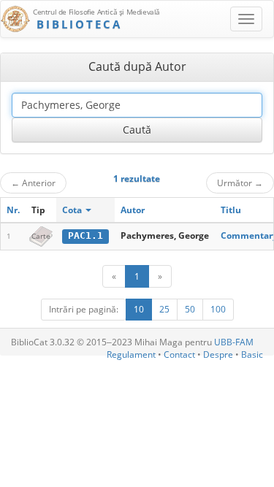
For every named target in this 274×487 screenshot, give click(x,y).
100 (218, 309)
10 (139, 309)
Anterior (33, 182)
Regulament (131, 354)
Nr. (13, 210)
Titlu (231, 210)
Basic (252, 354)
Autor (133, 210)
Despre (218, 354)
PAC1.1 (85, 235)
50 (190, 309)
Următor (240, 182)
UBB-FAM (234, 342)
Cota (73, 210)
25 (164, 309)
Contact (179, 354)
